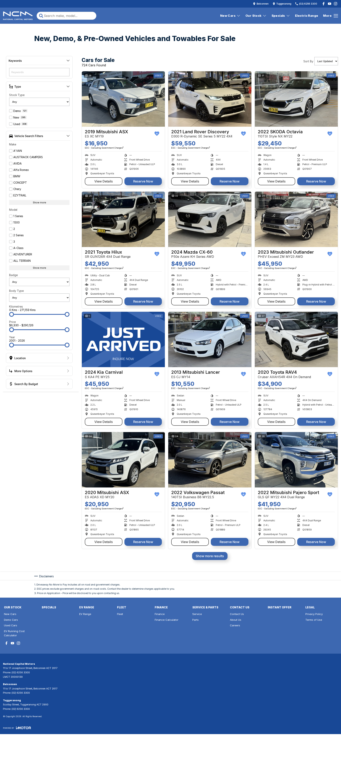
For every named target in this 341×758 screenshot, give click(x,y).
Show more (39, 202)
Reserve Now (143, 181)
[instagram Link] (335, 3)
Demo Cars (11, 619)
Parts (195, 619)
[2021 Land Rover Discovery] (209, 99)
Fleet (120, 614)
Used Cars (10, 625)
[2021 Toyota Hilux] (123, 219)
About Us (235, 619)
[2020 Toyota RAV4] (296, 339)
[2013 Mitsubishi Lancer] (209, 339)
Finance (160, 614)
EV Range (85, 614)
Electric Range (306, 16)
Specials (278, 16)
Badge (13, 275)
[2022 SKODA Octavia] (296, 99)
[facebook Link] (323, 3)
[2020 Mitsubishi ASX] (123, 459)
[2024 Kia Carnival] (123, 339)
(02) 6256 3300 (21, 672)
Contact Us (237, 614)
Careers (235, 625)
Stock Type (16, 95)
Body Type (16, 290)
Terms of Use (313, 619)
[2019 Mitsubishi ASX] (123, 99)
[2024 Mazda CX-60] (209, 219)
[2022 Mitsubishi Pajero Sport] (296, 459)
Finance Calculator (166, 619)
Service (197, 614)
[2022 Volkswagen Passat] (209, 459)
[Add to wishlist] (157, 134)
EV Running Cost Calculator (14, 633)
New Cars (227, 16)
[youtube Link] (329, 3)
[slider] (11, 314)
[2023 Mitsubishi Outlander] (296, 219)
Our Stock (253, 16)
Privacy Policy (314, 614)
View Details (103, 181)
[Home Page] (18, 16)
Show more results (210, 556)
